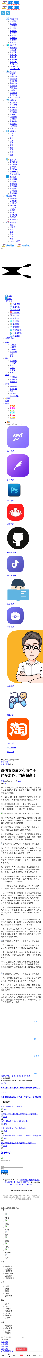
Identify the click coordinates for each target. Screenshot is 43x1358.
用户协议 (17, 1182)
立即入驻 (4, 762)
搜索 (2, 1208)
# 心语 (13, 1076)
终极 (19, 781)
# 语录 (3, 1076)
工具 (6, 1208)
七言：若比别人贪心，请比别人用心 (15, 1121)
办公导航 (4, 1346)
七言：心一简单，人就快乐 (11, 1107)
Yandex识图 (14, 396)
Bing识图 (13, 386)
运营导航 (4, 1344)
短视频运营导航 (7, 1351)
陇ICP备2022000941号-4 (24, 1184)
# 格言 (22, 1076)
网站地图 (8, 1182)
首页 (2, 764)
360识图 (13, 393)
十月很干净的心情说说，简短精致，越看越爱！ (19, 1114)
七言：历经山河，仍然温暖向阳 (13, 1128)
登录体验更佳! (21, 1349)
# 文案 (17, 1076)
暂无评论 (6, 1152)
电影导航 (4, 1342)
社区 (9, 1208)
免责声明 (25, 1182)
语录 (7, 764)
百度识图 (13, 389)
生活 (13, 1208)
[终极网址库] (16, 247)
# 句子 (8, 1076)
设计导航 (4, 1349)
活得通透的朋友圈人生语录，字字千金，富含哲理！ (21, 1135)
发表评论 (4, 1171)
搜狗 (11, 391)
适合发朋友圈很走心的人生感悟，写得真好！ (18, 1143)
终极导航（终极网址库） (30, 1180)
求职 (17, 1208)
